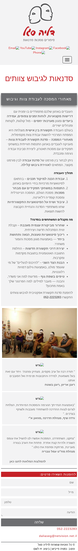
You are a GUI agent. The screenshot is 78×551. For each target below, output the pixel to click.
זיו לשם (37, 548)
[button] (26, 461)
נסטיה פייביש (59, 548)
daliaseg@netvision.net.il (58, 536)
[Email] (14, 47)
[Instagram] (44, 47)
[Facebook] (61, 47)
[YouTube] (27, 47)
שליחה (39, 522)
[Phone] (39, 52)
